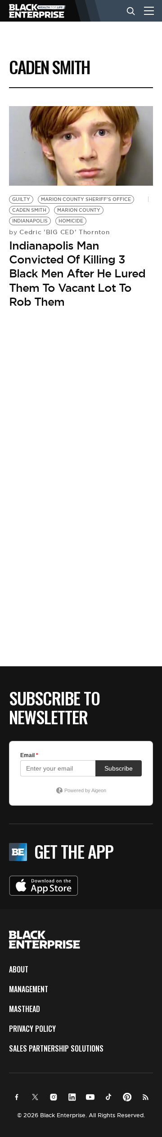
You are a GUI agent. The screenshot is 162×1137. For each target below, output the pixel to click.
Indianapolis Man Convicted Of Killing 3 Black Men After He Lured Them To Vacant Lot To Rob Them (77, 273)
